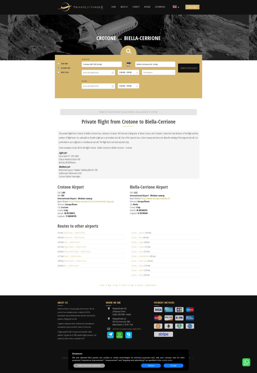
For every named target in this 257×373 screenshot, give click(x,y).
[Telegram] (110, 337)
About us (124, 6)
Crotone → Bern (136, 237)
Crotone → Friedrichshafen (140, 256)
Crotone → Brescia (137, 265)
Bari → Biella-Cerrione (71, 265)
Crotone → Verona (137, 270)
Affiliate (147, 6)
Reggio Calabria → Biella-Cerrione (75, 247)
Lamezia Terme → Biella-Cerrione (74, 232)
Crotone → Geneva (137, 247)
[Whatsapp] (119, 337)
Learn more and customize (89, 365)
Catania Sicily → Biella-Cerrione (74, 237)
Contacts (136, 6)
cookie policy (167, 360)
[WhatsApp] (246, 365)
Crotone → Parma (137, 275)
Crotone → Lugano (137, 242)
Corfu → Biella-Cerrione (72, 242)
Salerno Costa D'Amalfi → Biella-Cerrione (77, 251)
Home (113, 6)
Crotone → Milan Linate (139, 261)
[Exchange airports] (128, 64)
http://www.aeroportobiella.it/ (155, 198)
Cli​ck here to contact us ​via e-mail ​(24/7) (127, 328)
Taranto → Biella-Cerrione (72, 256)
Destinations (160, 6)
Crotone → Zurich (137, 251)
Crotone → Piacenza (138, 232)
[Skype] (128, 337)
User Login (66, 358)
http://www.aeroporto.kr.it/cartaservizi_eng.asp (91, 201)
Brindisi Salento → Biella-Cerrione (75, 261)
